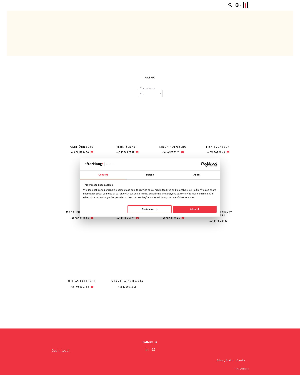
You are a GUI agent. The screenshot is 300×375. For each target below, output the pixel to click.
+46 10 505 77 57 (125, 152)
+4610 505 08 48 (216, 152)
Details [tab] (150, 174)
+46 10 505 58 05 (127, 286)
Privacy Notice (225, 360)
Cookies (240, 360)
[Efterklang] (150, 5)
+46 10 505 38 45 (170, 218)
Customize (148, 209)
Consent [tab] (103, 174)
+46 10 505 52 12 (170, 152)
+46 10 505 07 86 (79, 286)
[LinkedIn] (147, 349)
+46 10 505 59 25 (125, 218)
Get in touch (61, 350)
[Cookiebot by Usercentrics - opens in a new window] (203, 164)
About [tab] (196, 174)
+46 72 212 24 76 (80, 152)
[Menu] (245, 5)
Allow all (194, 209)
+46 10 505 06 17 (218, 221)
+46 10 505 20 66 (79, 218)
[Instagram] (153, 349)
